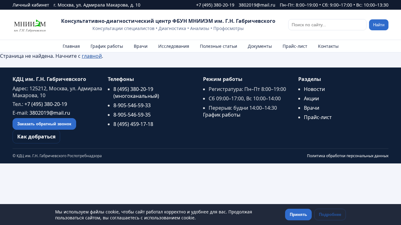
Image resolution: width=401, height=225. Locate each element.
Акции (311, 98)
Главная (71, 46)
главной (92, 55)
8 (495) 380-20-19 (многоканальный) (136, 92)
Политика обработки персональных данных (347, 155)
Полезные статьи (218, 46)
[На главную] (30, 24)
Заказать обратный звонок (44, 124)
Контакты (328, 46)
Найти (378, 24)
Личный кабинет (31, 5)
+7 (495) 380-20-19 (215, 5)
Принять (298, 214)
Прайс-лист (295, 46)
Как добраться (36, 136)
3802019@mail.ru (257, 5)
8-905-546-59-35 (132, 114)
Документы (260, 46)
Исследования (173, 46)
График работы (107, 46)
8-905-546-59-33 (132, 105)
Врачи (141, 46)
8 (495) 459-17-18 (133, 124)
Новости (314, 89)
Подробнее (330, 214)
